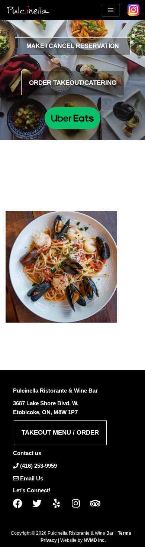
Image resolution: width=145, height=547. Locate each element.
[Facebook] (20, 503)
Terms (124, 533)
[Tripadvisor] (97, 503)
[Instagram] (78, 503)
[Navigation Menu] (110, 10)
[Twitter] (39, 503)
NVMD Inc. (95, 540)
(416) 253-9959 (38, 466)
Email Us (31, 478)
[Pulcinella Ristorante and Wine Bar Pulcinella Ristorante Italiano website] (28, 10)
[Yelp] (59, 503)
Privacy (49, 540)
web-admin (54, 184)
